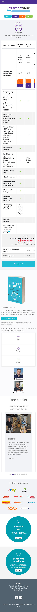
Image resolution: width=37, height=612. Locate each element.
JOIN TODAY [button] (18, 538)
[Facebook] (16, 598)
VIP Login (29, 16)
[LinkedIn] (21, 598)
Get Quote (8, 16)
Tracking (15, 16)
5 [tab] (19, 474)
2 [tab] (13, 474)
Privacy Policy (18, 590)
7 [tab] (24, 474)
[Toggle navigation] (3, 2)
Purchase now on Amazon (9, 318)
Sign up (20, 85)
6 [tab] (22, 474)
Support (22, 16)
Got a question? (18, 264)
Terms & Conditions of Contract (18, 586)
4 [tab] (17, 474)
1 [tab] (10, 474)
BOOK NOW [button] (18, 570)
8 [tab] (26, 474)
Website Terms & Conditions (18, 588)
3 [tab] (15, 474)
